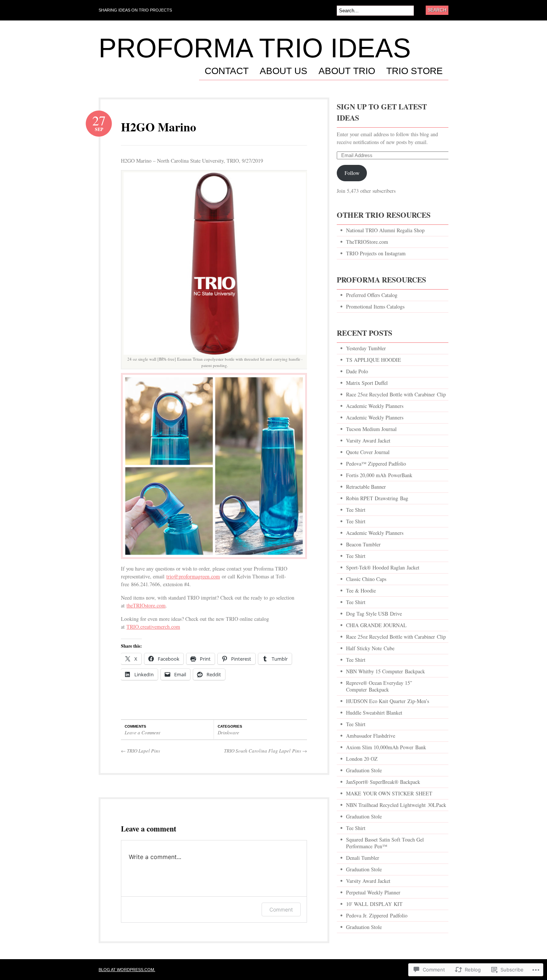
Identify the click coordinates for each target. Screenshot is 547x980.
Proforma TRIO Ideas (255, 48)
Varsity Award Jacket (368, 440)
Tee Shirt (355, 509)
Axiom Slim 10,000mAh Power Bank (386, 747)
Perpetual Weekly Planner (373, 892)
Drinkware (228, 732)
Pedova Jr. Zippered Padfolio (376, 915)
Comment (281, 909)
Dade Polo (357, 371)
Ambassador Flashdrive (370, 735)
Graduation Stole (364, 770)
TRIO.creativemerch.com (153, 626)
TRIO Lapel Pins (140, 750)
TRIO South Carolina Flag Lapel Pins (265, 750)
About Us (283, 71)
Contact (227, 71)
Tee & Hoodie (361, 590)
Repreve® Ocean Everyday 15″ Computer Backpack (379, 686)
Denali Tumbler (362, 857)
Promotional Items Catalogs (375, 306)
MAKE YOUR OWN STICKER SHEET (389, 793)
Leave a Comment (142, 732)
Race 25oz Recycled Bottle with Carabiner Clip (396, 394)
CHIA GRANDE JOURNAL (376, 625)
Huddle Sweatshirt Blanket (374, 712)
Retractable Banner (367, 486)
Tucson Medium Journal (371, 428)
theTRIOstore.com (146, 605)
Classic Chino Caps (366, 578)
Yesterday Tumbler (366, 348)
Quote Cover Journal (368, 452)
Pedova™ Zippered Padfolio (376, 463)
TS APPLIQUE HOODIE (373, 359)
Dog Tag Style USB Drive (374, 613)
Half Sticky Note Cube (370, 648)
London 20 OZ (362, 758)
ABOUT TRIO (347, 71)
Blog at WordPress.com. (127, 969)
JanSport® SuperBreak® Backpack (383, 781)
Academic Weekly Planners (374, 405)
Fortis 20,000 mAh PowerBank (379, 475)
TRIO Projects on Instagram (376, 253)
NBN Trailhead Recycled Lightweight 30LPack (396, 804)
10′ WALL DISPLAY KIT (374, 903)
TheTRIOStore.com (367, 241)
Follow (352, 172)
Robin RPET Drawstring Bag (377, 498)
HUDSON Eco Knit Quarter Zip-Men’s (387, 701)
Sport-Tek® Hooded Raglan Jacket (382, 567)
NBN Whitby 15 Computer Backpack (385, 671)
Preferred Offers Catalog (371, 295)
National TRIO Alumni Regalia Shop (385, 230)
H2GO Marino (158, 126)
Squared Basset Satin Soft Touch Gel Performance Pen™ (385, 843)
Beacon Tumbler (363, 544)
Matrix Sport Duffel (367, 382)
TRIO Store (414, 71)
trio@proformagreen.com (193, 576)
